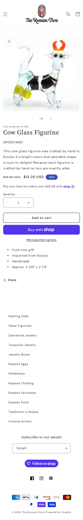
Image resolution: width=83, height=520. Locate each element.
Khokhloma (17, 373)
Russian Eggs (18, 364)
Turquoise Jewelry (22, 345)
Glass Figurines (20, 326)
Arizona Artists (20, 421)
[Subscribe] (65, 448)
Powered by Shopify (58, 512)
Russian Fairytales (22, 393)
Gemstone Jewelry (23, 335)
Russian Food (19, 402)
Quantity (9, 194)
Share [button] (12, 280)
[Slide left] (32, 118)
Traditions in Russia (23, 412)
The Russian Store (33, 512)
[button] (5, 14)
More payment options (41, 240)
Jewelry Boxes (19, 354)
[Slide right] (51, 118)
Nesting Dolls (19, 316)
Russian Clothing (21, 383)
